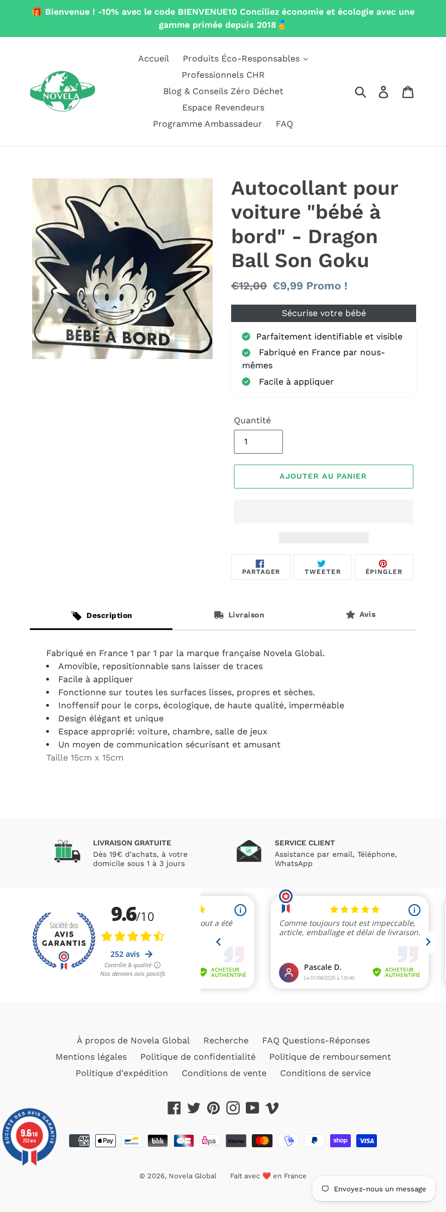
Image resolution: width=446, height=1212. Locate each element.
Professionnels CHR (223, 75)
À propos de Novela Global (133, 1040)
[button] (323, 511)
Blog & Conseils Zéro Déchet (223, 91)
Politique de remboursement (330, 1057)
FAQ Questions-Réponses (316, 1040)
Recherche (226, 1040)
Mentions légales (91, 1057)
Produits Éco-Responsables (242, 58)
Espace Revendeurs (223, 107)
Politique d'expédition (122, 1073)
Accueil (153, 58)
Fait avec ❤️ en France (268, 1176)
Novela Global (192, 1176)
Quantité (252, 420)
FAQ (284, 124)
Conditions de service (325, 1073)
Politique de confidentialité (198, 1057)
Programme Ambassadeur (207, 124)
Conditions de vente (224, 1073)
